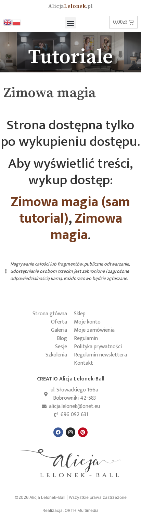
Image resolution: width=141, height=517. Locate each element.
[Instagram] (70, 432)
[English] (7, 22)
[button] (70, 22)
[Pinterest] (83, 432)
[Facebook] (58, 432)
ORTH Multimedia (82, 510)
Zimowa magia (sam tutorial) (70, 210)
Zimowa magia (86, 226)
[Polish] (16, 22)
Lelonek (70, 6)
